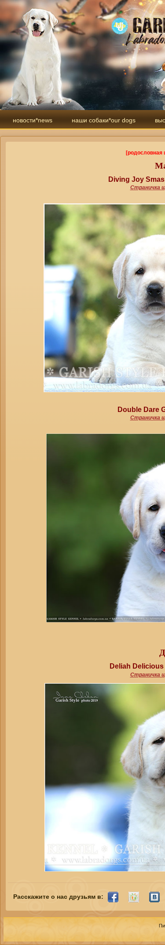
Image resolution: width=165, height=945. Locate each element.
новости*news (32, 120)
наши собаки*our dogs (104, 120)
